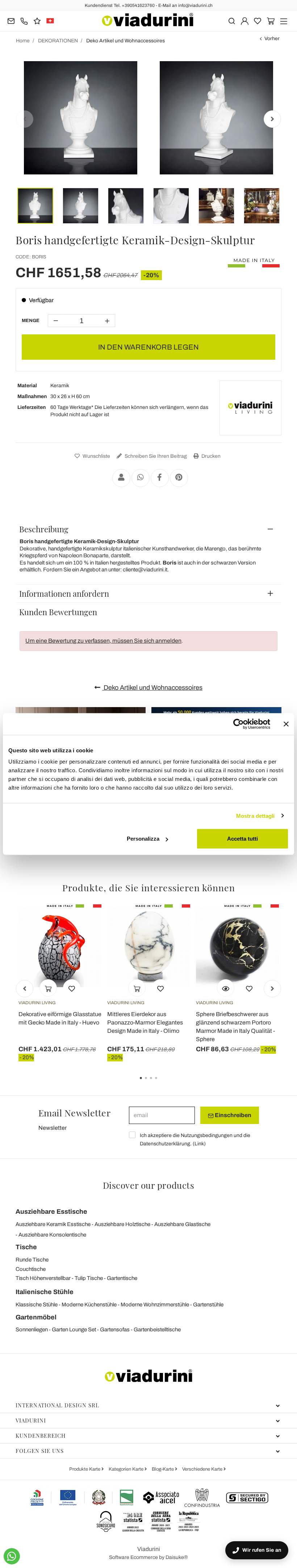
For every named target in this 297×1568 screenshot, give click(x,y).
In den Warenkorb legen (148, 347)
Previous (24, 119)
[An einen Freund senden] (121, 478)
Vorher (272, 38)
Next (272, 119)
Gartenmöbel (36, 1317)
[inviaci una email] (11, 20)
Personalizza (143, 839)
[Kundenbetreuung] (24, 20)
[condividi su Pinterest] (179, 478)
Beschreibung (43, 529)
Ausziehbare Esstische (51, 1211)
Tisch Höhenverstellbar (43, 1278)
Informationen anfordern (64, 593)
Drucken (210, 456)
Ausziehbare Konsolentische (52, 1235)
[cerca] (231, 20)
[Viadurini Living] (250, 408)
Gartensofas (115, 1329)
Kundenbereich (41, 1435)
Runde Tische (32, 1260)
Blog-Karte (163, 1469)
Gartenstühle (208, 1304)
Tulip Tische (89, 1278)
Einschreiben (232, 1115)
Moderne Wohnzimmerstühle (155, 1304)
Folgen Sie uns (40, 1450)
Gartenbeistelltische (157, 1329)
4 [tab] (162, 1083)
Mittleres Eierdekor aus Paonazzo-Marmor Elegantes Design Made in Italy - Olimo (145, 1022)
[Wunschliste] (71, 988)
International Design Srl (57, 1405)
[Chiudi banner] (286, 723)
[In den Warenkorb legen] (48, 988)
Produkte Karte (85, 1469)
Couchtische (31, 1269)
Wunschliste (95, 456)
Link (199, 1143)
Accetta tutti (242, 839)
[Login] (244, 20)
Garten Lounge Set (74, 1329)
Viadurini (31, 1420)
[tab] (148, 529)
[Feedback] (37, 20)
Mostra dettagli (255, 815)
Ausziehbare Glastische (182, 1224)
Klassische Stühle (37, 1304)
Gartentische (122, 1278)
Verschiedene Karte (202, 1469)
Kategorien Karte (127, 1469)
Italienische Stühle (45, 1292)
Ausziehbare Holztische (122, 1224)
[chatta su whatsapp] (12, 1556)
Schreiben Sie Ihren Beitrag (155, 456)
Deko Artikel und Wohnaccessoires (152, 687)
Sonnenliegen (32, 1329)
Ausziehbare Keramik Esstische (53, 1224)
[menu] (284, 20)
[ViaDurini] (147, 20)
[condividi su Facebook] (160, 478)
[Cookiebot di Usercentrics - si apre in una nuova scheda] (238, 723)
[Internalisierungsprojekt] (82, 1497)
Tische (26, 1247)
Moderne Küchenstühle (89, 1304)
